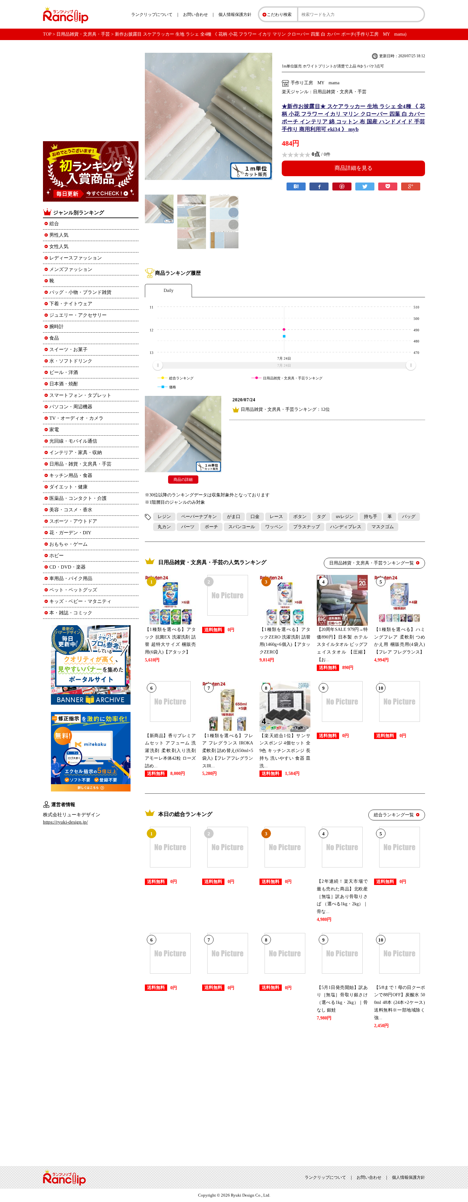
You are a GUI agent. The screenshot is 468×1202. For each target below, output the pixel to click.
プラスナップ (306, 526)
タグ (321, 516)
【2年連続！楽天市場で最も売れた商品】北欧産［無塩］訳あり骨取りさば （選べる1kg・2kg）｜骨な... (342, 896)
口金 (255, 516)
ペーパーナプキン (199, 516)
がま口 (233, 516)
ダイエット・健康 (68, 486)
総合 (54, 223)
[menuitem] (284, 365)
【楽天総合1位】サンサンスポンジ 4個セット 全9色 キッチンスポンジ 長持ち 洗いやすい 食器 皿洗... (284, 750)
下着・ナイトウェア (70, 303)
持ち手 (370, 516)
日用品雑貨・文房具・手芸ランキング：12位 (285, 409)
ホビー (56, 555)
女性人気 (58, 246)
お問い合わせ (195, 14)
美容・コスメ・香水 (70, 509)
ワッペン (274, 526)
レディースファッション (75, 257)
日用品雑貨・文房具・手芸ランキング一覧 (371, 563)
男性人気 (58, 235)
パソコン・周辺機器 (70, 406)
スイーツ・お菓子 (68, 349)
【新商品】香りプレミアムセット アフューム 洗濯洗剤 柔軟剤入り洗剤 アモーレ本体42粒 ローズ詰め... (170, 750)
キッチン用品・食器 (70, 475)
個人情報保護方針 (235, 14)
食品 (54, 338)
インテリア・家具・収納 (75, 452)
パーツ (188, 526)
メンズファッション (70, 269)
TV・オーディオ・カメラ (76, 418)
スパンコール (241, 526)
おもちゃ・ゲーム (68, 544)
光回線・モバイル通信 (73, 441)
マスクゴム (383, 526)
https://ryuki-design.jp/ (65, 822)
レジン (164, 516)
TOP (47, 34)
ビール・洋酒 (63, 372)
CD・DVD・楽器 (67, 567)
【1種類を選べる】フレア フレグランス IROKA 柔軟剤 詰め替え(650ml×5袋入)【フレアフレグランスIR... (227, 750)
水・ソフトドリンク (70, 360)
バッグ (408, 516)
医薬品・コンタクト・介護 (78, 498)
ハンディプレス (345, 526)
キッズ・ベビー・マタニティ (80, 601)
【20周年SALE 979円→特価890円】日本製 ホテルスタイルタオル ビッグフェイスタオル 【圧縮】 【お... (342, 644)
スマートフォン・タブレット (80, 395)
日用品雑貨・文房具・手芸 (83, 34)
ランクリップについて (152, 14)
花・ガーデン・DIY (70, 532)
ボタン (300, 516)
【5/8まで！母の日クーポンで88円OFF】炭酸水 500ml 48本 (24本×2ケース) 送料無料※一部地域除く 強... (399, 1002)
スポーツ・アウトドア (73, 521)
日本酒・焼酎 (63, 383)
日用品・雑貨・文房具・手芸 (80, 463)
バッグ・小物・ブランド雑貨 (80, 292)
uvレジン (345, 516)
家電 (54, 429)
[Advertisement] (285, 1096)
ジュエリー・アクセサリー (78, 315)
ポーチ (211, 526)
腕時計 (56, 326)
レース (276, 516)
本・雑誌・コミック (70, 612)
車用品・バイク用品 (70, 578)
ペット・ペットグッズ (73, 589)
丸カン (164, 526)
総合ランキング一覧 (394, 814)
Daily (169, 290)
